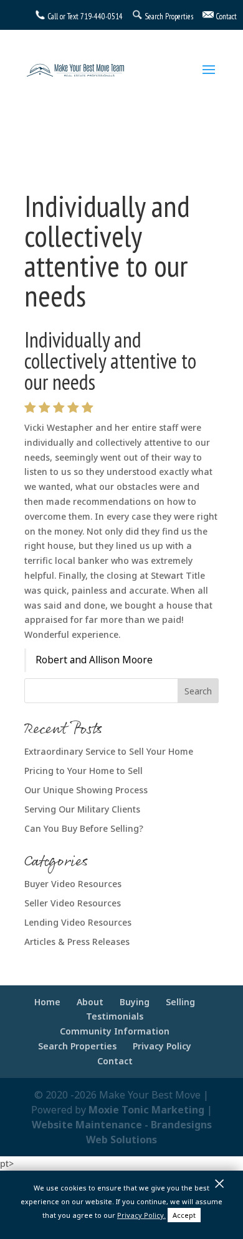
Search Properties (77, 1046)
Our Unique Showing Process (86, 790)
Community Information (114, 1031)
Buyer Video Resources (73, 884)
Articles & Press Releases (77, 941)
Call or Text (62, 16)
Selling (180, 1002)
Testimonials (114, 1016)
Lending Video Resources (77, 922)
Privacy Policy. (141, 1215)
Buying (135, 1002)
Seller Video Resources (72, 903)
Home (47, 1002)
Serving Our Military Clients (82, 809)
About (90, 1002)
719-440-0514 (101, 16)
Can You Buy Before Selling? (83, 828)
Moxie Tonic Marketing (146, 1110)
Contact (115, 1061)
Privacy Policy (162, 1046)
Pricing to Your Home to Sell (83, 770)
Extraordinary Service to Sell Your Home (108, 751)
